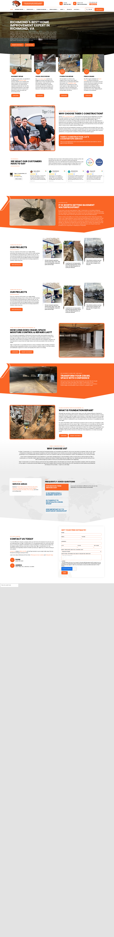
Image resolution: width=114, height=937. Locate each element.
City (62, 545)
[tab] (57, 487)
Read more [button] (32, 181)
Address (63, 541)
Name (62, 532)
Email (62, 536)
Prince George (30, 489)
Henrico (25, 486)
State (79, 545)
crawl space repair (42, 78)
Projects (69, 9)
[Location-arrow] (94, 4)
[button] (29, 176)
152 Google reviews (18, 176)
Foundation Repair (41, 9)
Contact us (12, 551)
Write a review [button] (18, 178)
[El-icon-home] (92, 4)
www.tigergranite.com (70, 141)
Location (76, 9)
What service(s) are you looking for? (72, 549)
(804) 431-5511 (23, 551)
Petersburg (25, 488)
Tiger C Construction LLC (68, 116)
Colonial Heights (32, 488)
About (61, 9)
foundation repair (72, 83)
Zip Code (96, 545)
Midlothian (14, 488)
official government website (37, 554)
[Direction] (74, 3)
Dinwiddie (24, 489)
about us (95, 141)
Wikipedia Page (49, 554)
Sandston (14, 489)
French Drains (53, 9)
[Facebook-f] (90, 4)
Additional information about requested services (76, 553)
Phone (65, 2)
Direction (80, 2)
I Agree (63, 561)
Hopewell (20, 488)
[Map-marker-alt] (96, 4)
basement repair (22, 80)
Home (11, 9)
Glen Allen (35, 486)
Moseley (19, 489)
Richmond (29, 486)
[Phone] (61, 3)
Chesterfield (20, 486)
